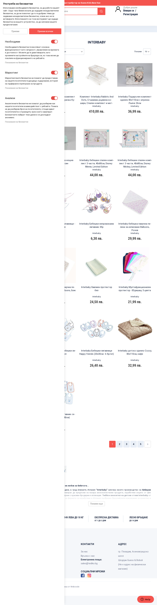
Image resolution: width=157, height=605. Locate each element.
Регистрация (130, 14)
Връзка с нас (88, 556)
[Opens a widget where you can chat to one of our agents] (145, 599)
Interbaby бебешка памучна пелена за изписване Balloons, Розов (134, 227)
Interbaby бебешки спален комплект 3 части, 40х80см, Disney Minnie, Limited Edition (96, 163)
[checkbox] (54, 41)
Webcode (75, 587)
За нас (84, 551)
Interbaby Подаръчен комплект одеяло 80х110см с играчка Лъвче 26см (134, 100)
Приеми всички (45, 31)
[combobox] (74, 11)
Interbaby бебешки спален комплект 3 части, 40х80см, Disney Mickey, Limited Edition (135, 163)
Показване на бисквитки (16, 62)
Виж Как (96, 3)
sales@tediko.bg (89, 563)
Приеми (15, 31)
